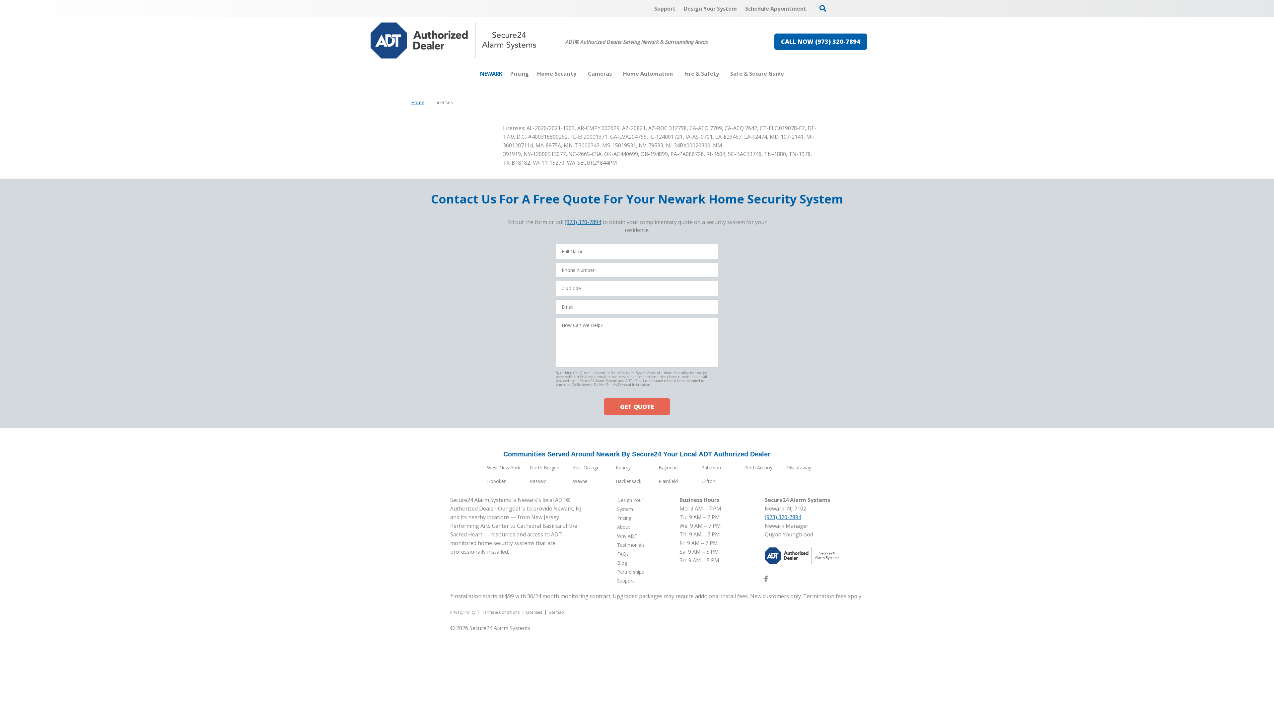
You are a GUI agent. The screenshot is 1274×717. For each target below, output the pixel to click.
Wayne (580, 481)
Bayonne (668, 467)
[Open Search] (822, 8)
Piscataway (799, 467)
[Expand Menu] (579, 73)
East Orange (586, 467)
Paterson (711, 467)
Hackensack (628, 481)
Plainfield (668, 481)
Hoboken (497, 481)
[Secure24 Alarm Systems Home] (453, 40)
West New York (503, 467)
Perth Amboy (758, 467)
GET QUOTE (637, 407)
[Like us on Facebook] (766, 580)
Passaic (538, 481)
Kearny (623, 467)
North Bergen (544, 467)
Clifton (708, 481)
